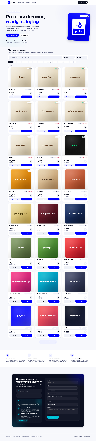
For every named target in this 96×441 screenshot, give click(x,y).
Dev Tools (25, 61)
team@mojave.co (86, 436)
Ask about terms (23, 420)
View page (15, 97)
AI (14, 61)
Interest (49, 401)
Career (60, 61)
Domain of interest (54, 396)
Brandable (66, 61)
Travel (55, 61)
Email (48, 385)
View (42, 199)
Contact (34, 2)
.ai (71, 61)
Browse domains (12, 35)
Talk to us (24, 35)
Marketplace (21, 2)
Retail (46, 61)
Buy (26, 97)
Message (49, 407)
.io (74, 61)
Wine (35, 61)
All (10, 61)
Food (30, 61)
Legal (50, 61)
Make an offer (83, 2)
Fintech (19, 61)
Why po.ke (28, 2)
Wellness (40, 61)
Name (48, 380)
